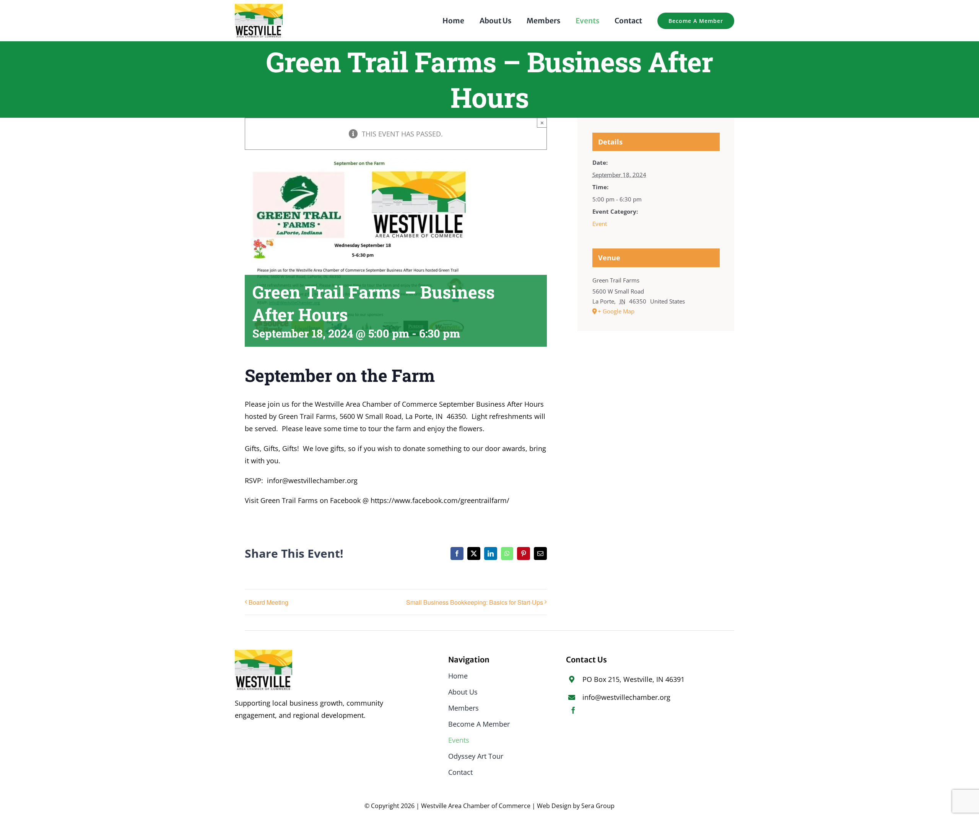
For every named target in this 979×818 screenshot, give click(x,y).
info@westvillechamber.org (626, 697)
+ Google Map (616, 311)
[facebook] (573, 710)
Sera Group (598, 806)
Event (599, 223)
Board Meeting (268, 602)
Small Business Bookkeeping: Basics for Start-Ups (474, 602)
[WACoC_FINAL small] (259, 7)
